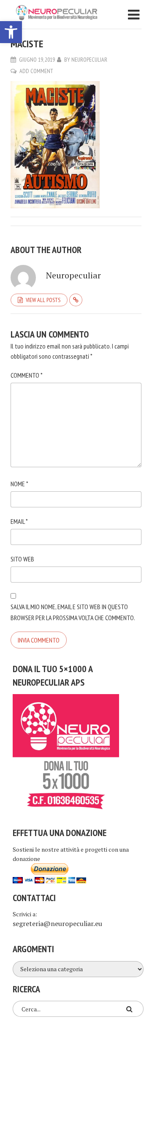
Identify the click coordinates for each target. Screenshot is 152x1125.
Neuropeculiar (89, 59)
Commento (27, 375)
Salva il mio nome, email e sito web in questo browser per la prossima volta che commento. (73, 612)
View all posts (43, 300)
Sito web (22, 559)
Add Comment (36, 71)
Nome (19, 483)
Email (19, 521)
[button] (11, 32)
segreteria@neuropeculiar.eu (57, 923)
